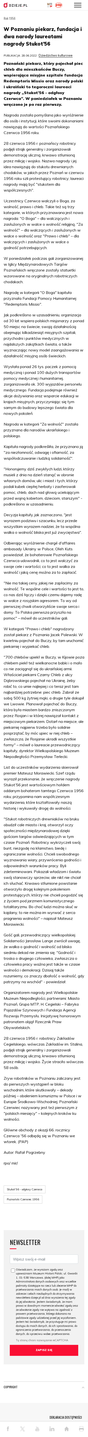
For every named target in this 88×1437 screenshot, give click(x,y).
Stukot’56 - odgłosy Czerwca (24, 1189)
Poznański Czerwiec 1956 (23, 1199)
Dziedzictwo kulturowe (56, 55)
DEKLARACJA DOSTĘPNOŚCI (66, 1417)
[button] (83, 1388)
